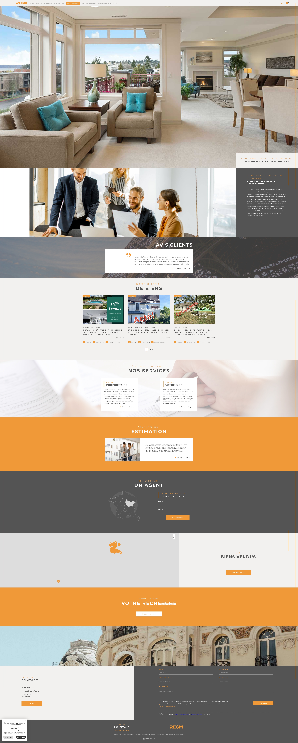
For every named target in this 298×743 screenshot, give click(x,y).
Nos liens (171, 729)
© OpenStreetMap (172, 599)
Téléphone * (166, 673)
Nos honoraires (145, 729)
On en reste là (20, 721)
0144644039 (27, 683)
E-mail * (224, 673)
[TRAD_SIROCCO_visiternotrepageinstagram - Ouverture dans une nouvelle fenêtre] (34, 707)
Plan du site (153, 729)
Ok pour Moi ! (21, 737)
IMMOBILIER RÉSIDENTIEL (35, 3)
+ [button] (173, 531)
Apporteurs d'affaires (105, 3)
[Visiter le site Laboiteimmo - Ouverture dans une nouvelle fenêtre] (149, 736)
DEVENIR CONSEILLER (73, 3)
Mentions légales (160, 729)
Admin (166, 729)
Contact (115, 3)
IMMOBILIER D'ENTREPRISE (50, 3)
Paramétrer (8, 737)
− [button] (173, 533)
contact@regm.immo (30, 687)
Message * (164, 682)
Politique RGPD (177, 729)
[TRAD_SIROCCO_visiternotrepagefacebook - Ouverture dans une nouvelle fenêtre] (23, 707)
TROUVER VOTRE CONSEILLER (89, 3)
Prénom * (224, 665)
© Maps (165, 599)
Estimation (61, 3)
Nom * (162, 665)
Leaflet (161, 599)
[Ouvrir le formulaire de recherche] (250, 3)
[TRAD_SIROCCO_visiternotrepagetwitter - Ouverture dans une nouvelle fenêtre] (29, 707)
